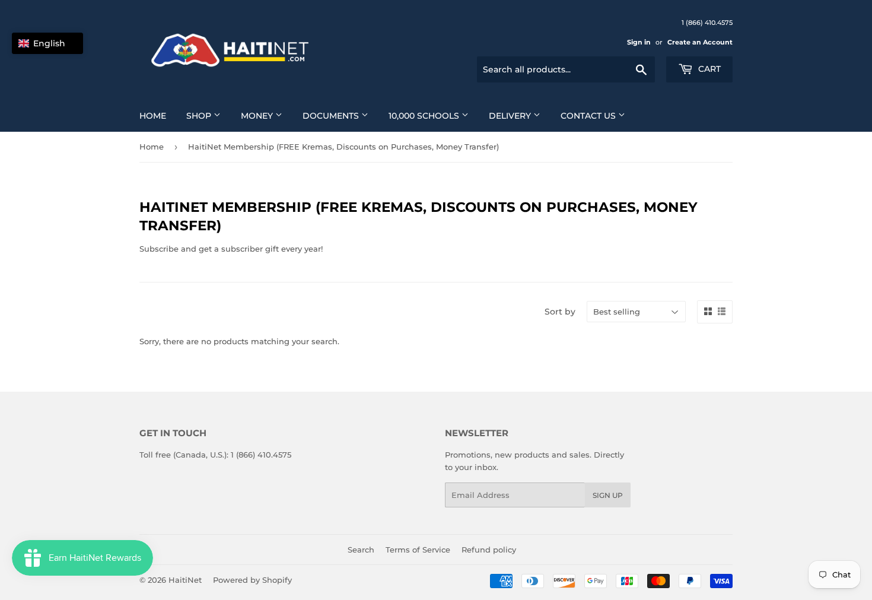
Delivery (511, 115)
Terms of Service (418, 549)
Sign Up (608, 495)
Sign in (639, 42)
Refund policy (489, 549)
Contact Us (589, 115)
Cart (708, 69)
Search (361, 549)
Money (258, 115)
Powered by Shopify (252, 580)
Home (152, 115)
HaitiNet (185, 580)
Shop (200, 115)
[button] (47, 43)
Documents (332, 115)
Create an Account (700, 42)
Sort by (560, 311)
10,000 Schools (425, 115)
